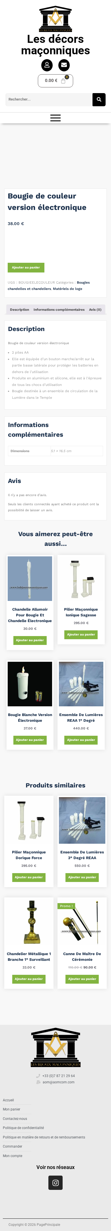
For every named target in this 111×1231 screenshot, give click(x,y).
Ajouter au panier (26, 267)
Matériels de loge (67, 289)
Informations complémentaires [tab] (59, 310)
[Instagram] (55, 1183)
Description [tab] (19, 310)
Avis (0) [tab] (95, 310)
